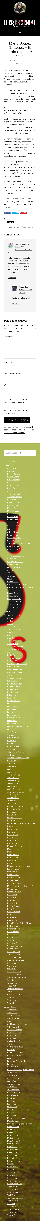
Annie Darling (12, 641)
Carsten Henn (12, 661)
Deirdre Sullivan (13, 689)
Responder (12, 278)
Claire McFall (12, 1044)
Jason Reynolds (13, 775)
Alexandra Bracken (14, 1015)
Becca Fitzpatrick (14, 474)
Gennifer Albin (12, 1067)
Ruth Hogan (11, 937)
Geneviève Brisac (14, 570)
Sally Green (11, 1175)
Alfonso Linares (13, 618)
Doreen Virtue (12, 535)
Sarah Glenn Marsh (14, 1184)
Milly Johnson (12, 889)
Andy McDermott (14, 1018)
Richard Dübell (12, 520)
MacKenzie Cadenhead (16, 1118)
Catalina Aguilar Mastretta (17, 664)
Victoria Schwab (13, 1215)
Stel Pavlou (11, 969)
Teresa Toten (12, 983)
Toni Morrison (12, 992)
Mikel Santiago (13, 511)
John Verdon (12, 1087)
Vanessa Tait (12, 997)
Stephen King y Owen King (17, 977)
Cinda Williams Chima (15, 1041)
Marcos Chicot (13, 502)
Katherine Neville (13, 809)
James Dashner (13, 1081)
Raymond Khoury (14, 929)
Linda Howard (12, 835)
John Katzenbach (14, 494)
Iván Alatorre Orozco (15, 752)
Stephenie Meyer (13, 525)
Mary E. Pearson (13, 1150)
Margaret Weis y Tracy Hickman (19, 1124)
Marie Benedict (13, 855)
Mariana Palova (13, 1130)
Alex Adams (12, 1010)
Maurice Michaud (14, 546)
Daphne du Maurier (14, 684)
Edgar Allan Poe (13, 701)
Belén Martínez (13, 477)
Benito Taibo (12, 655)
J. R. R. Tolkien (13, 1078)
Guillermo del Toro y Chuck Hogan (20, 1070)
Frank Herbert (12, 729)
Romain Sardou (13, 935)
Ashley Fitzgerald (14, 532)
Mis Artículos (9, 611)
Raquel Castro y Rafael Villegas (19, 923)
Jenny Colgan (12, 786)
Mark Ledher (12, 1147)
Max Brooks (12, 872)
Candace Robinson (14, 1030)
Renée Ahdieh (12, 1167)
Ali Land (10, 624)
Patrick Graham (13, 1158)
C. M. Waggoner (13, 480)
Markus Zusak (12, 858)
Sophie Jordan (13, 1189)
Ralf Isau (10, 1164)
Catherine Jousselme (15, 556)
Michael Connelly (13, 508)
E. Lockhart (11, 698)
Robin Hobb (11, 1169)
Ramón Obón (12, 517)
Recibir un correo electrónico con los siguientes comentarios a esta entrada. (19, 400)
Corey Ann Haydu (14, 678)
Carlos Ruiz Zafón (14, 1033)
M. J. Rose (11, 840)
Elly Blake (11, 1058)
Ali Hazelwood (12, 621)
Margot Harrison (13, 849)
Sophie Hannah (13, 963)
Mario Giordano (13, 1138)
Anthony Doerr (12, 644)
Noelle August (12, 1152)
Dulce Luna (11, 695)
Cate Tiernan (12, 1038)
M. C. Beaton (12, 1115)
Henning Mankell (13, 746)
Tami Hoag (11, 980)
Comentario (9, 337)
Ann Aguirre (11, 471)
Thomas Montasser (15, 989)
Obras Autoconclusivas (13, 615)
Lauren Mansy (12, 829)
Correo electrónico (12, 374)
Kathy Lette (11, 812)
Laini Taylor (11, 1101)
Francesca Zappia (14, 724)
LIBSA (9, 579)
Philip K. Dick (12, 920)
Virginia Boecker (13, 1003)
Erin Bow (10, 1064)
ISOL (9, 573)
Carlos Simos (12, 485)
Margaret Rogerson (15, 846)
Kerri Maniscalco (13, 1095)
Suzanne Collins (13, 1192)
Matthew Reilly (13, 505)
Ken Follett (11, 815)
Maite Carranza (13, 1121)
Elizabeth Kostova (14, 704)
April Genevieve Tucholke (17, 1024)
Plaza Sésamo (13, 596)
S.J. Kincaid (11, 1172)
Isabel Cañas (12, 749)
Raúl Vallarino (12, 926)
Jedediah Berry (13, 781)
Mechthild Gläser (13, 878)
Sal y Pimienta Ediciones (16, 549)
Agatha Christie (13, 468)
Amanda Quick (13, 627)
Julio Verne (11, 803)
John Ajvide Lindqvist (15, 792)
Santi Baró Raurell (14, 943)
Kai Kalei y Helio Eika (15, 806)
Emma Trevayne (13, 567)
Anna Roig (11, 632)
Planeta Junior (12, 593)
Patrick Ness (12, 909)
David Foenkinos (13, 686)
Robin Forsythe (13, 932)
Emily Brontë (12, 706)
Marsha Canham (13, 860)
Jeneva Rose (12, 783)
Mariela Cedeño (13, 1132)
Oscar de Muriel (13, 1155)
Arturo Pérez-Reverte (15, 647)
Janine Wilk (11, 769)
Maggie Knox (12, 843)
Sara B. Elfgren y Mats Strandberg (20, 1178)
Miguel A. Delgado (14, 883)
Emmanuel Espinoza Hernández (19, 1061)
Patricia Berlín (12, 903)
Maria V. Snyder (13, 1127)
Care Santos (12, 482)
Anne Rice (11, 638)
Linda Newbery (13, 838)
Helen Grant (11, 741)
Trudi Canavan (12, 1201)
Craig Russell (12, 681)
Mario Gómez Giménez (24, 227)
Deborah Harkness (14, 1055)
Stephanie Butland (14, 972)
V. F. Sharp (11, 1204)
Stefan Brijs (11, 966)
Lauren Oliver (12, 1107)
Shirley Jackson (13, 955)
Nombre (8, 362)
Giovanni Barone (13, 541)
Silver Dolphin (12, 604)
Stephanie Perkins (14, 974)
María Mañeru (12, 582)
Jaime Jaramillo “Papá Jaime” (19, 543)
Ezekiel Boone (12, 488)
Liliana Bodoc (12, 1112)
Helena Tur (11, 743)
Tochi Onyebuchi (13, 1195)
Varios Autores (13, 1000)
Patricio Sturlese (13, 906)
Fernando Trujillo (13, 718)
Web (6, 385)
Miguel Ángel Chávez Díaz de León (20, 886)
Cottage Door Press (15, 562)
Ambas (7, 465)
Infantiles (7, 553)
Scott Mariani (12, 522)
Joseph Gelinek (13, 798)
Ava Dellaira (11, 652)
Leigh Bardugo (13, 1110)
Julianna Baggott (13, 1090)
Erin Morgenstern (13, 715)
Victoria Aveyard (13, 1209)
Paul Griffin (11, 917)
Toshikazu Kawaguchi (15, 1198)
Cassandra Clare (13, 1035)
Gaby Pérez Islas (14, 538)
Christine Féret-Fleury (15, 669)
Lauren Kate (12, 1104)
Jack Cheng (12, 755)
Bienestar (7, 529)
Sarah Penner (12, 949)
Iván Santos (12, 1073)
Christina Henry (13, 667)
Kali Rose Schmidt (14, 1092)
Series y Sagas (10, 1007)
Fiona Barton (12, 721)
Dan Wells (11, 1050)
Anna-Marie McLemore (16, 635)
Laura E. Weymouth (14, 818)
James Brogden (13, 763)
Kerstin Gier (11, 500)
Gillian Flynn (11, 732)
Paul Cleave (11, 915)
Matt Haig (11, 863)
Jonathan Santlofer (14, 497)
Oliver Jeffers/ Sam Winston (18, 584)
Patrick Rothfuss (13, 1161)
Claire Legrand (12, 675)
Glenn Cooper (12, 735)
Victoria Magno (13, 1212)
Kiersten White (12, 1098)
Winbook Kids (12, 607)
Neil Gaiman (12, 895)
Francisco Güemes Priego (17, 726)
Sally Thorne (12, 940)
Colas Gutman (12, 559)
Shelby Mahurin (13, 1187)
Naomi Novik (12, 514)
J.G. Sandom (12, 491)
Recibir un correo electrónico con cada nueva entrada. (19, 411)
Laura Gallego (12, 820)
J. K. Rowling (12, 1075)
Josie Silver (11, 801)
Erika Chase (11, 712)
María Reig (11, 852)
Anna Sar (10, 1021)
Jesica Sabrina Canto (15, 789)
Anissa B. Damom (14, 629)
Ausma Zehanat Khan (15, 649)
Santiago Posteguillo (15, 946)
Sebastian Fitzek (13, 952)
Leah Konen (12, 832)
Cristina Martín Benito (15, 1047)
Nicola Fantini (12, 897)
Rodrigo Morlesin (14, 599)
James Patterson (14, 1084)
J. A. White (11, 576)
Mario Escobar (13, 1135)
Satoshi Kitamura (14, 602)
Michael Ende (12, 880)
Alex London (12, 1013)
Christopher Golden (14, 672)
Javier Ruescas (13, 778)
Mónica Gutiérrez (14, 892)
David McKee (12, 565)
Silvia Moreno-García (15, 957)
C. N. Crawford (13, 1027)
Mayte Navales (13, 875)
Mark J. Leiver (12, 1144)
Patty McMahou (13, 912)
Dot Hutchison (12, 692)
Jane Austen (12, 766)
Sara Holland (12, 1181)
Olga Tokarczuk (13, 900)
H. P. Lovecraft (13, 738)
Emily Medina (12, 709)
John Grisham (12, 795)
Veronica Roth (12, 1207)
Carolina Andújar (13, 658)
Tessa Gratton (12, 986)
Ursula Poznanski (14, 994)
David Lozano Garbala (16, 1053)
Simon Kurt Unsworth (15, 960)
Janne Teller (12, 772)
